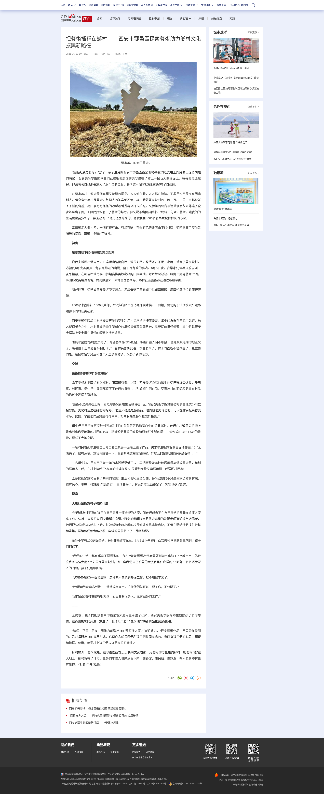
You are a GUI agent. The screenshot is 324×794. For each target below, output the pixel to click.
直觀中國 (154, 18)
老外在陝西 (134, 18)
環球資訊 (101, 752)
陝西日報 (105, 53)
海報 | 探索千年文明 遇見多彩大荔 (231, 225)
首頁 (63, 5)
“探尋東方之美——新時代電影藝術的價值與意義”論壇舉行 (103, 715)
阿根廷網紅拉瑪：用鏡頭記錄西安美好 (233, 152)
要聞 (99, 18)
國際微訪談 (132, 5)
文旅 (232, 18)
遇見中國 (175, 5)
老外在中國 (147, 5)
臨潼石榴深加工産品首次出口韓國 (231, 68)
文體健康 (206, 5)
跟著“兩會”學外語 (222, 208)
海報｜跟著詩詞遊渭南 (225, 218)
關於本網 (65, 752)
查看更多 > (253, 32)
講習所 (82, 5)
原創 (201, 18)
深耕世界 (190, 5)
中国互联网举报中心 (74, 774)
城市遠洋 (115, 18)
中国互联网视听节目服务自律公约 (76, 784)
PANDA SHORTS (239, 5)
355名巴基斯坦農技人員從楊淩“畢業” (232, 158)
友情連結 (150, 752)
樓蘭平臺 (221, 5)
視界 (169, 18)
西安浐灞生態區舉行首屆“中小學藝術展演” (94, 722)
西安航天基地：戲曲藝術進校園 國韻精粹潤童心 (98, 708)
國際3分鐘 (118, 5)
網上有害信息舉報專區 (142, 757)
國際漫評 (93, 5)
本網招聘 (79, 752)
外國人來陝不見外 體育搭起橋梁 (230, 142)
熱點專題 (216, 18)
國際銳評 (105, 5)
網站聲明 (136, 752)
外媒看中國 (161, 5)
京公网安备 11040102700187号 (187, 784)
